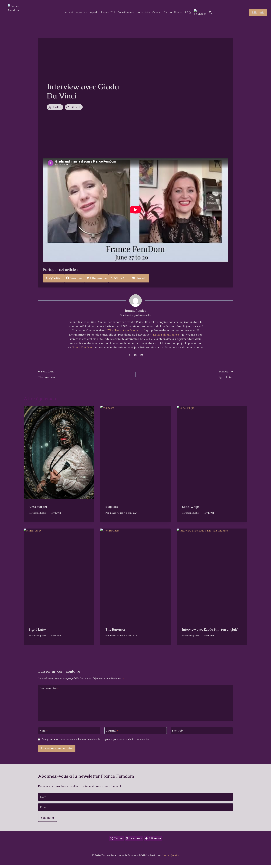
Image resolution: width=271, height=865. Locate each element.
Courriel (112, 730)
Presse (178, 12)
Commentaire (49, 688)
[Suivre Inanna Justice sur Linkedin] (141, 355)
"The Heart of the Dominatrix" (126, 330)
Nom (44, 730)
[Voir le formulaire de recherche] (210, 12)
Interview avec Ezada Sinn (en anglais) (210, 629)
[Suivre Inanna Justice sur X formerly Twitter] (129, 355)
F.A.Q (188, 12)
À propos (81, 12)
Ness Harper (38, 507)
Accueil (69, 12)
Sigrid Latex (225, 374)
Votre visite (143, 12)
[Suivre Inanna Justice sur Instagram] (135, 355)
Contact (156, 12)
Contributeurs (126, 12)
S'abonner (47, 817)
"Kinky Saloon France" (166, 334)
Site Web (177, 730)
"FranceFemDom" (83, 347)
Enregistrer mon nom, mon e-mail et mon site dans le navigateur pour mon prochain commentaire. (96, 739)
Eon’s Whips (190, 507)
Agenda (93, 12)
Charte (168, 12)
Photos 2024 (108, 12)
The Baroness (47, 374)
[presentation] (59, 452)
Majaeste (112, 507)
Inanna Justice (135, 311)
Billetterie (258, 12)
